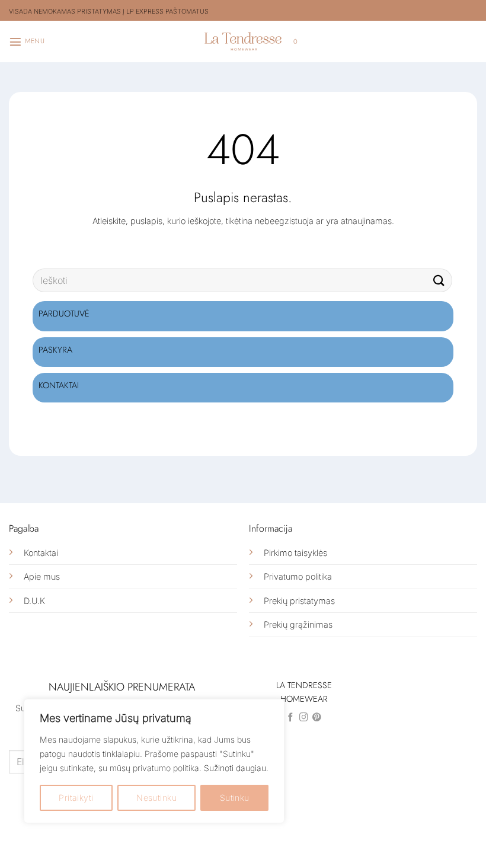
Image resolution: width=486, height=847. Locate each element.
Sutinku (235, 797)
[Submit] (439, 280)
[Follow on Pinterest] (316, 718)
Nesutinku (156, 797)
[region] (154, 761)
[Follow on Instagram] (303, 718)
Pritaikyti (76, 797)
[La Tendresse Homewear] (243, 41)
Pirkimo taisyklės (295, 553)
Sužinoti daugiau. (236, 768)
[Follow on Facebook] (290, 718)
